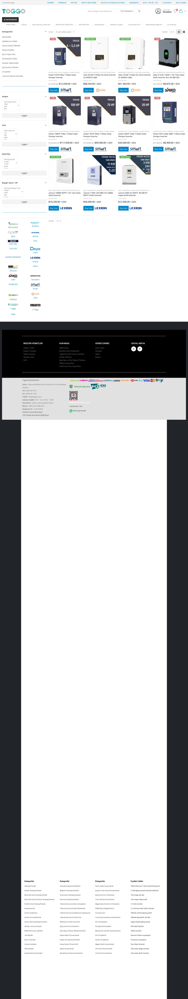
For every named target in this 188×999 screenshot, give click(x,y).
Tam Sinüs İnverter (138, 944)
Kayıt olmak (181, 3)
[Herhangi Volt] (9, 131)
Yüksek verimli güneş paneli (141, 913)
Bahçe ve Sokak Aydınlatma (107, 931)
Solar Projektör (102, 940)
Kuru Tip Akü (30, 940)
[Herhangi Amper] (10, 102)
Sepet (97, 354)
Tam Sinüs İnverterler (104, 899)
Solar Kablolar (30, 913)
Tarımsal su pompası (138, 940)
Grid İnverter (84, 25)
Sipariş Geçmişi (29, 354)
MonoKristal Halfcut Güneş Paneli (39, 899)
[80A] (10, 109)
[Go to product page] (135, 112)
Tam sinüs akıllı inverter (140, 953)
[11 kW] (9, 164)
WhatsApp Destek (79, 411)
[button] (179, 32)
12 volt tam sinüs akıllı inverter (142, 908)
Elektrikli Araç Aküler (33, 931)
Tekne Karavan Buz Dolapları (73, 904)
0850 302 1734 (31, 394)
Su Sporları (171, 25)
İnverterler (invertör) (64, 25)
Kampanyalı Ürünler (9, 58)
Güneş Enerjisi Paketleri (11, 45)
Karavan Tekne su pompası (141, 935)
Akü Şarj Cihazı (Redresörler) (73, 931)
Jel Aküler (28, 935)
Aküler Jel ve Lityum (33, 926)
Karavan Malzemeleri (154, 25)
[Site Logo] (13, 11)
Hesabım (50, 3)
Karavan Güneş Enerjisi (70, 895)
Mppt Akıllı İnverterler (143, 72)
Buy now (53, 90)
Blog (145, 3)
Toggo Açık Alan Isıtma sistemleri (71, 354)
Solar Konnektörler (32, 917)
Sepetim (74, 3)
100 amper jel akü (137, 895)
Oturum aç (167, 3)
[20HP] (12, 193)
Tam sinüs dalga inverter (140, 949)
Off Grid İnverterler (103, 948)
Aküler (24, 25)
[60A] (10, 106)
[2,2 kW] (9, 162)
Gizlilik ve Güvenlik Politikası (113, 3)
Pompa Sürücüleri (55, 72)
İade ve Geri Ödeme (89, 3)
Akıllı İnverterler (159, 72)
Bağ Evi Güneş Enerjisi (69, 890)
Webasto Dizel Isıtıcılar (70, 922)
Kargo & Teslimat (29, 351)
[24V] (9, 135)
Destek (151, 3)
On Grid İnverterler (107, 72)
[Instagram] (133, 348)
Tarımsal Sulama (116, 25)
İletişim (98, 357)
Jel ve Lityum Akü (8, 54)
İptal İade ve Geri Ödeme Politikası (72, 360)
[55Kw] (9, 166)
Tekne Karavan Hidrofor (71, 917)
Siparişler (62, 3)
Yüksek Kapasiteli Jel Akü (140, 917)
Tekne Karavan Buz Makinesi (72, 908)
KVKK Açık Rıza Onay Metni (70, 366)
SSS (156, 3)
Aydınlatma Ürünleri (9, 41)
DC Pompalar (101, 922)
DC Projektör (101, 935)
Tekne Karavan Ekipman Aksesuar (75, 913)
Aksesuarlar (99, 25)
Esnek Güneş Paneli (32, 890)
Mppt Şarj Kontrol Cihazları (107, 904)
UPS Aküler (29, 948)
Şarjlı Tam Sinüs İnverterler (107, 890)
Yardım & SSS (28, 348)
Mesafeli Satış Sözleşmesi (69, 351)
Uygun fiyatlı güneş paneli (140, 922)
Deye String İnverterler (70, 940)
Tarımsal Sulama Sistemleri (72, 72)
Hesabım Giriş (28, 357)
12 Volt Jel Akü (136, 904)
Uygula (24, 115)
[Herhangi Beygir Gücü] (12, 188)
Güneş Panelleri (8, 50)
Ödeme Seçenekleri (66, 363)
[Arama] (139, 11)
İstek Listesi (99, 348)
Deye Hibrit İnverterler (69, 935)
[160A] (10, 104)
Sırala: (51, 32)
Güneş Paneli (11, 25)
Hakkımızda (134, 3)
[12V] (9, 133)
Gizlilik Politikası (65, 357)
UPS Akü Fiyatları (137, 926)
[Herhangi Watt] (9, 159)
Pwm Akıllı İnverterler (104, 886)
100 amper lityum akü (139, 899)
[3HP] (12, 195)
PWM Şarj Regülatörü (104, 908)
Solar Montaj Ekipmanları (35, 922)
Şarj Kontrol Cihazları (41, 25)
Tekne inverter (136, 931)
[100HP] (12, 190)
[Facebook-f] (139, 348)
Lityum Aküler (30, 944)
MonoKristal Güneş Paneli (35, 895)
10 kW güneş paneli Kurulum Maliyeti (144, 890)
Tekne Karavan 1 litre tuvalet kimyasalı (145, 886)
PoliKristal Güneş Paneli (34, 904)
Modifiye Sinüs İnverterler (71, 953)
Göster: (165, 32)
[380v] (9, 137)
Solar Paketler (134, 25)
